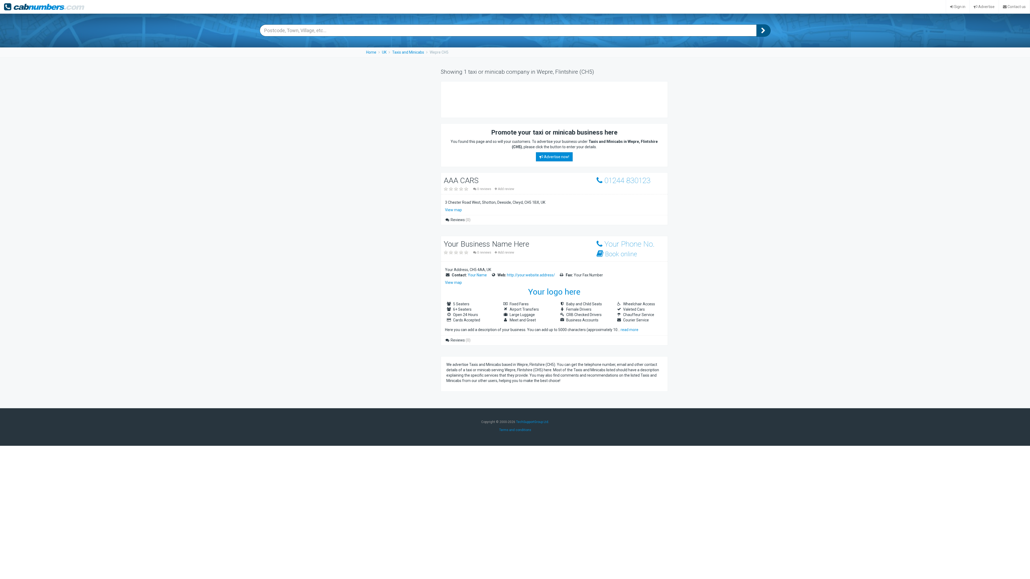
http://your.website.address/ (531, 275)
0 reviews (484, 189)
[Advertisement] (544, 99)
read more (629, 330)
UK (384, 52)
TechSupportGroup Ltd (532, 422)
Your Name (477, 275)
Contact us (1016, 7)
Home (371, 52)
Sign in (959, 7)
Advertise (986, 7)
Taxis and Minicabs (408, 52)
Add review (505, 189)
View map (453, 210)
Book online (620, 254)
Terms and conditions (515, 430)
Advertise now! (556, 157)
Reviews (460, 220)
